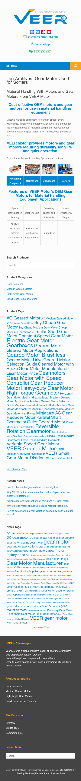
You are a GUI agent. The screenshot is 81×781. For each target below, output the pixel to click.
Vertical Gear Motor (62, 458)
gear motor (57, 541)
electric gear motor (32, 542)
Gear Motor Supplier (27, 571)
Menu (14, 66)
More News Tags (40, 627)
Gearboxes (20, 345)
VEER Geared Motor (31, 448)
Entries (12, 727)
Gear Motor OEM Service (32, 567)
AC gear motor (15, 533)
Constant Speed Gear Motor (45, 335)
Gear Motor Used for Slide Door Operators (40, 585)
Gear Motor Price (22, 373)
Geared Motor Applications (32, 350)
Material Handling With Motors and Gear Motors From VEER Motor (40, 93)
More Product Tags (17, 469)
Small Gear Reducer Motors (22, 298)
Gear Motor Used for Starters (27, 590)
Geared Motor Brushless (36, 354)
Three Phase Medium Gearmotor (41, 440)
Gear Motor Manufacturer (43, 368)
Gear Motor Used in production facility (23, 602)
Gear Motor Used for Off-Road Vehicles (49, 579)
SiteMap (10, 723)
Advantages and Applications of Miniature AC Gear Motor (38, 501)
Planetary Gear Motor (60, 610)
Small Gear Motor (46, 614)
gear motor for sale (57, 558)
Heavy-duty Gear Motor (47, 387)
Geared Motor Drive (25, 359)
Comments (14, 733)
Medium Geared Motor (35, 397)
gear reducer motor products (24, 606)
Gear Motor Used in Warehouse (55, 602)
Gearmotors (52, 372)
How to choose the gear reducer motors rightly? (32, 487)
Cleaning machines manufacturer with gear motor (47, 533)
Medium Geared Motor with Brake (35, 405)
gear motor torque (50, 571)
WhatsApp (42, 44)
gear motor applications (22, 546)
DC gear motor (18, 537)
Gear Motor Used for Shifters (54, 583)
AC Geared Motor (23, 317)
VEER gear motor (49, 617)
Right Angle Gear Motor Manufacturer (30, 436)
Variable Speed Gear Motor (33, 443)
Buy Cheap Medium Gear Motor (38, 327)
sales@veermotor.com (43, 36)
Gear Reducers (15, 284)
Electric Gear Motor (30, 340)
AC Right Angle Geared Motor (20, 323)
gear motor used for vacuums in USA (42, 594)
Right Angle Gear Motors (20, 294)
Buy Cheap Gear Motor (37, 324)
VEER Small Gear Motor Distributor (38, 455)
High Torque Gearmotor (33, 392)
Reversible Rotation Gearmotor (33, 428)
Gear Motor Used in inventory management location (46, 598)
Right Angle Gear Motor (21, 614)
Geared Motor (48, 345)
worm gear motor (17, 622)
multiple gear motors (37, 610)
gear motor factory (35, 550)
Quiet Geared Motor (46, 421)
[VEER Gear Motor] (40, 16)
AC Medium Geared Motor (57, 318)
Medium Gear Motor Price (48, 409)
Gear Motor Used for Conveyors (52, 575)
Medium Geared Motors (19, 288)
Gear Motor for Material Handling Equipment (46, 555)
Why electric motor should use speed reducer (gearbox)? (37, 505)
